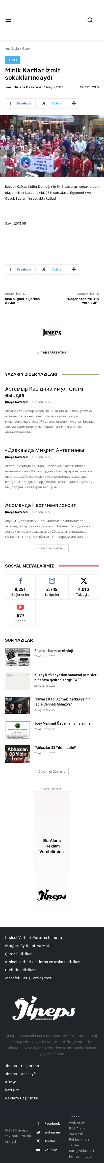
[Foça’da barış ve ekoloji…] (17, 657)
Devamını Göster (50, 548)
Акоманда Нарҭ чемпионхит (40, 505)
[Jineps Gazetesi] (9, 87)
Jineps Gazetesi (27, 87)
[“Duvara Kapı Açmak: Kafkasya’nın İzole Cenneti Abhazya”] (17, 705)
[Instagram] (38, 1132)
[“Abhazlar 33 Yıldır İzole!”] (17, 754)
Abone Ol (20, 604)
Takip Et (52, 578)
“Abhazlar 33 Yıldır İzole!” (55, 748)
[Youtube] (38, 1150)
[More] (74, 103)
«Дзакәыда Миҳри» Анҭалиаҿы (44, 450)
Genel (26, 48)
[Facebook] (38, 1123)
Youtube (51, 1150)
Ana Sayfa (12, 48)
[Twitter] (38, 1141)
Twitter (50, 1141)
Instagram (52, 1132)
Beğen (20, 578)
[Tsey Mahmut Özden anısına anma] (17, 730)
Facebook (52, 1123)
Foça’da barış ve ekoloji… (55, 651)
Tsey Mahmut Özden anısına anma (62, 723)
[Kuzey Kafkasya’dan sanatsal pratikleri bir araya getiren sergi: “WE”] (17, 681)
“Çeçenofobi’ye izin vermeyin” (82, 301)
